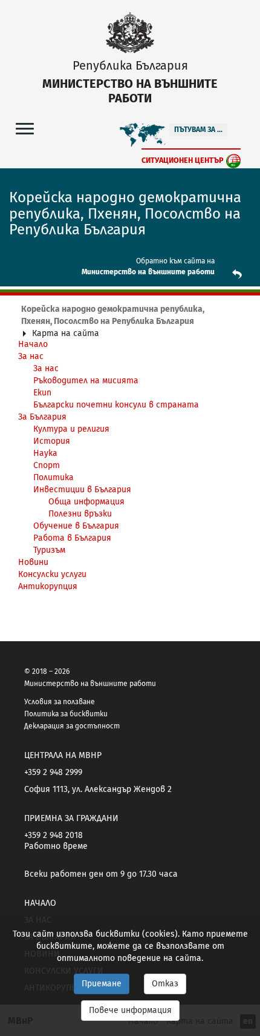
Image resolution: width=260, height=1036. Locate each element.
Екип (42, 393)
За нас (31, 356)
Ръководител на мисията (85, 380)
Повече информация (130, 1010)
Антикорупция (47, 586)
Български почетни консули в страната (116, 405)
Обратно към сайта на (175, 261)
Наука (45, 453)
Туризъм (49, 550)
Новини (33, 562)
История (51, 441)
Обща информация (86, 502)
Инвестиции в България (82, 489)
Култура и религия (71, 429)
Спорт (46, 465)
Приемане (102, 983)
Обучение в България (76, 526)
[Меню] (25, 128)
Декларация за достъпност (72, 726)
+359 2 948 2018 (53, 835)
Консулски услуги (52, 574)
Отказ (165, 983)
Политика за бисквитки (66, 714)
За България (42, 417)
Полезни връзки (80, 514)
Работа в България (72, 538)
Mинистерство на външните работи (148, 272)
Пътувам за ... (198, 129)
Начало (40, 903)
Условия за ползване (59, 702)
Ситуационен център (182, 160)
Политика (53, 477)
